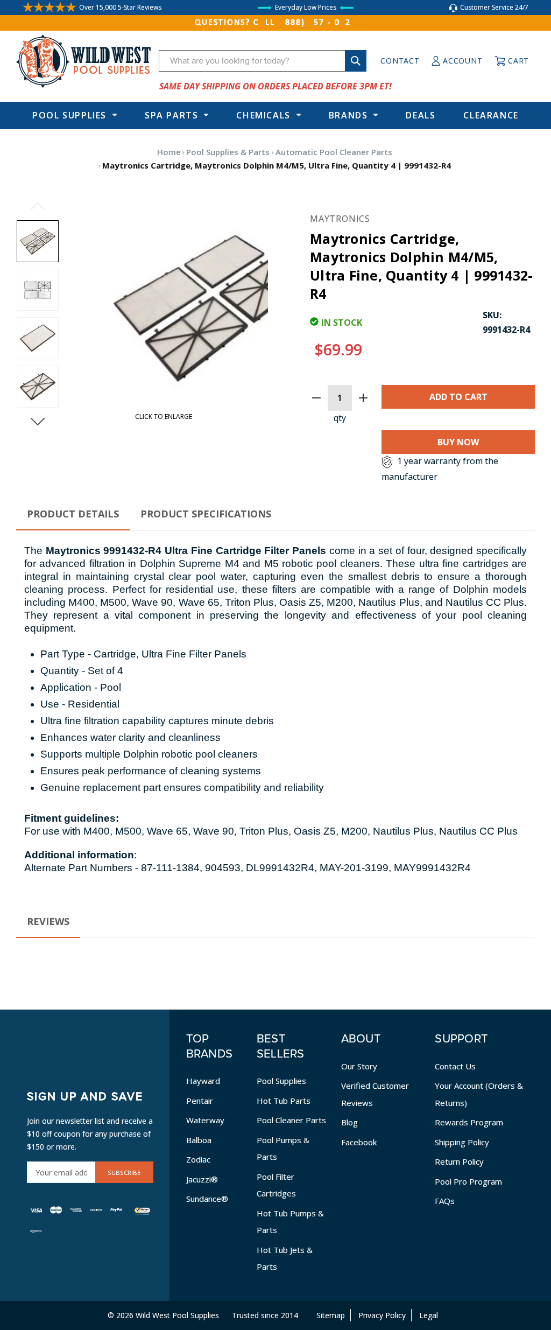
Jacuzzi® (202, 1179)
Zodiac (198, 1159)
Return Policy (459, 1161)
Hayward (203, 1080)
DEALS (420, 115)
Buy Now (458, 442)
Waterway (205, 1120)
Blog (349, 1122)
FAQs (445, 1200)
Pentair (199, 1100)
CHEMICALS (263, 115)
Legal (428, 1315)
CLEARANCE (490, 115)
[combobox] (262, 61)
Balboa (198, 1140)
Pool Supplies (69, 115)
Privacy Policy (382, 1315)
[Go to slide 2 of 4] (37, 421)
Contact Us (455, 1066)
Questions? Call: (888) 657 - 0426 (275, 22)
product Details (73, 513)
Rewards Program (469, 1122)
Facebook (359, 1142)
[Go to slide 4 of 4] (37, 206)
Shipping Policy (462, 1142)
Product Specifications (205, 513)
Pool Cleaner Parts (291, 1120)
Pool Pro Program (468, 1181)
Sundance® (207, 1198)
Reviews (48, 921)
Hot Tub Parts (283, 1100)
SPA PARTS (171, 115)
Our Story (359, 1066)
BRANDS (348, 115)
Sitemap (330, 1315)
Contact (399, 60)
